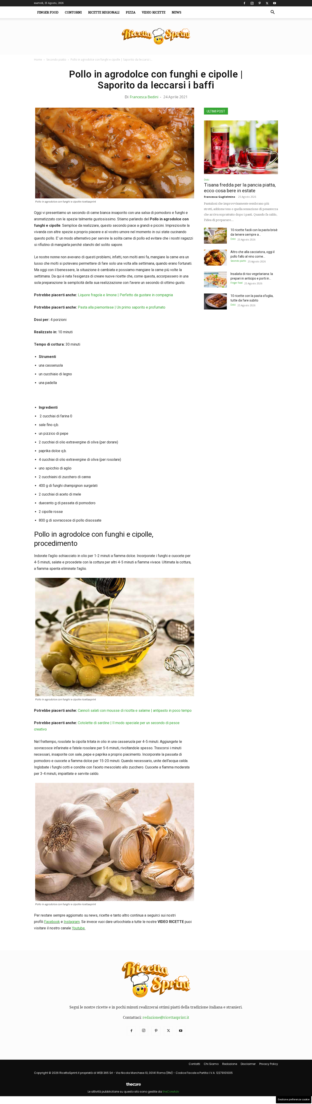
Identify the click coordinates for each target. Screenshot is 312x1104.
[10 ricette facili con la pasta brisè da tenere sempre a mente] (215, 236)
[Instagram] (252, 3)
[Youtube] (274, 3)
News (176, 12)
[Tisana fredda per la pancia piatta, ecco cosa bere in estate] (241, 147)
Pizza (130, 12)
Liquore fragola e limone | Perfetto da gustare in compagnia (125, 295)
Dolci (206, 179)
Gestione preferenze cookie (293, 1099)
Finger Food (47, 12)
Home (38, 59)
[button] (272, 12)
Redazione (229, 1064)
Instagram (72, 922)
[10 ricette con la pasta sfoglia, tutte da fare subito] (215, 301)
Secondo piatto (56, 59)
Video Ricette (153, 12)
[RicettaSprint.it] (156, 36)
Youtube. (78, 928)
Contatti (194, 1064)
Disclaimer (248, 1064)
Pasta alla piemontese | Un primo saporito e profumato (121, 307)
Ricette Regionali (103, 12)
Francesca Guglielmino (219, 196)
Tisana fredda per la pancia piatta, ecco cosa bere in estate (240, 187)
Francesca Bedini (144, 96)
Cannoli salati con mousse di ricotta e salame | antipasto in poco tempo (135, 710)
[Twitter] (267, 3)
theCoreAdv (171, 1091)
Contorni (73, 12)
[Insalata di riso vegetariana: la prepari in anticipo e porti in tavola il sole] (215, 280)
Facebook (52, 922)
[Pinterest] (259, 3)
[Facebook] (244, 3)
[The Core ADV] (133, 1086)
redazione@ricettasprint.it (166, 1017)
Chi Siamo (211, 1064)
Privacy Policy (268, 1064)
